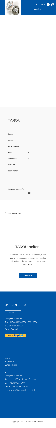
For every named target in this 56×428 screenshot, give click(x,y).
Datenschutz (11, 364)
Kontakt (8, 358)
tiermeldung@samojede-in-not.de (20, 390)
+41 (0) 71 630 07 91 (18, 386)
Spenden (13, 313)
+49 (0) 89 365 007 (16, 382)
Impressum (10, 361)
